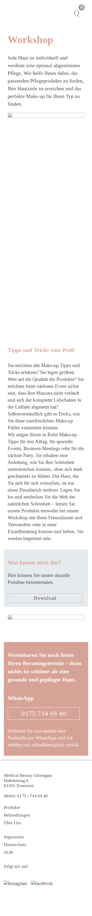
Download (45, 598)
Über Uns (12, 822)
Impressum (14, 836)
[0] (76, 12)
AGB (8, 852)
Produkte (12, 807)
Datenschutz (15, 844)
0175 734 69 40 (43, 713)
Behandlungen (17, 815)
